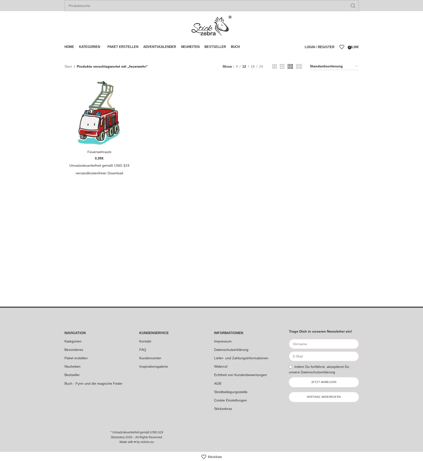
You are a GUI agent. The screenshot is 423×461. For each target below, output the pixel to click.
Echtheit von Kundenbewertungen (240, 375)
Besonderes (73, 350)
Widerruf (220, 366)
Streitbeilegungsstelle (230, 392)
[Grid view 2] (274, 66)
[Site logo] (211, 26)
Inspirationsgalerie (153, 366)
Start (68, 66)
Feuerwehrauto (99, 152)
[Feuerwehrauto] (99, 112)
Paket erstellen (76, 358)
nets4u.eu (147, 442)
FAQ (142, 350)
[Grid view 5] (299, 66)
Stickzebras (223, 409)
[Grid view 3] (282, 66)
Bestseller (72, 375)
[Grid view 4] (290, 66)
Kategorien (72, 341)
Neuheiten (72, 366)
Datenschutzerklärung (231, 350)
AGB (217, 383)
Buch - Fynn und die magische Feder (93, 383)
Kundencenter (150, 358)
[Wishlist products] (342, 47)
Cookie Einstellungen (230, 400)
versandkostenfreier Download (99, 173)
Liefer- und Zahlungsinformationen (241, 358)
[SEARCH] (353, 5)
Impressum (223, 341)
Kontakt (145, 341)
